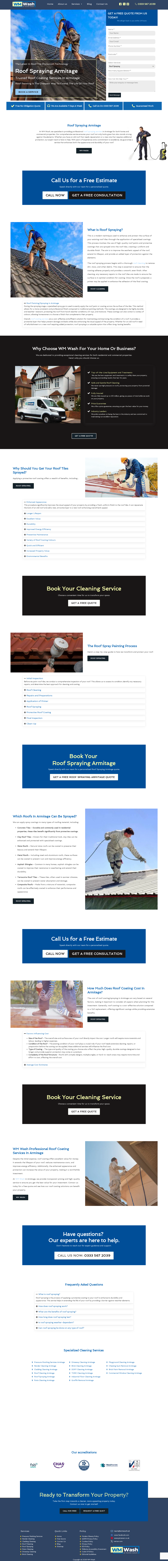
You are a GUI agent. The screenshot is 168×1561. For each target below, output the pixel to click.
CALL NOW (55, 195)
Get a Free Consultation (97, 195)
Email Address (114, 38)
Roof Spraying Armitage (44, 1377)
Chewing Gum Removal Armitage (122, 1366)
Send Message (114, 95)
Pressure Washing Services (32, 1536)
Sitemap (60, 1546)
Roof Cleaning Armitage (44, 1373)
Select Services (114, 63)
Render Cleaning (28, 1539)
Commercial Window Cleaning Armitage (125, 1373)
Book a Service (28, 92)
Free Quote (61, 1539)
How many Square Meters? (119, 71)
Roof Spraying (23, 486)
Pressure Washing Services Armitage (49, 1362)
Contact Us (101, 4)
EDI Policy (85, 1546)
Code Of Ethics (87, 1552)
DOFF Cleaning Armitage (82, 1369)
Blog (89, 4)
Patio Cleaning (27, 1549)
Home (50, 4)
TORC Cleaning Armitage (82, 1373)
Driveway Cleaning (29, 1552)
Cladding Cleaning (29, 1541)
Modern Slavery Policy (90, 1536)
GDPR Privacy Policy (89, 1539)
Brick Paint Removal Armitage (121, 1369)
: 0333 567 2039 (84, 1255)
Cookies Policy (87, 1541)
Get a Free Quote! (84, 436)
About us (62, 4)
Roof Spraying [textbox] (114, 66)
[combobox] (131, 66)
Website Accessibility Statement (94, 1549)
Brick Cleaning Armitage (82, 1366)
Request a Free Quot (94, 1511)
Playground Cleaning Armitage (121, 1362)
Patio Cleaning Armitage (44, 1380)
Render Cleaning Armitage (45, 1366)
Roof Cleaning (98, 289)
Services (76, 4)
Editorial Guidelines (89, 1554)
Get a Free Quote (84, 777)
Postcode (112, 54)
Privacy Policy (87, 1544)
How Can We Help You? (118, 79)
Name (111, 29)
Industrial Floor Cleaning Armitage (86, 1377)
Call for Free (69, 1511)
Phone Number (114, 46)
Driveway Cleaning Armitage (83, 1362)
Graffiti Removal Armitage (83, 1380)
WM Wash (84, 150)
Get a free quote (84, 603)
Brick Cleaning (27, 1554)
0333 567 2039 (146, 4)
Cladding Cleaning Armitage (45, 1369)
